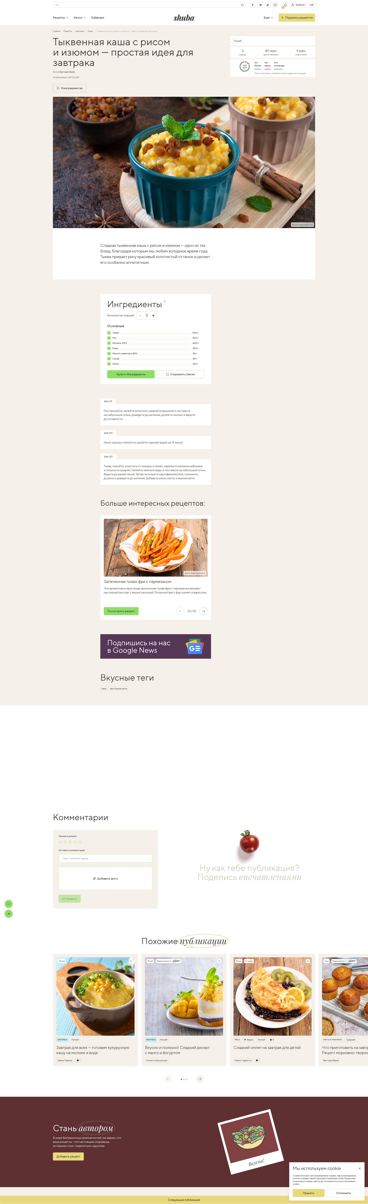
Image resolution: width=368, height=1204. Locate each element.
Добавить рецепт (68, 1156)
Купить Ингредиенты (131, 374)
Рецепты (59, 17)
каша (104, 688)
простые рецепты (118, 688)
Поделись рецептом (299, 17)
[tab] (181, 1079)
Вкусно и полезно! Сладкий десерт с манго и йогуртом (177, 1050)
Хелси (78, 17)
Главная (57, 31)
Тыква (115, 332)
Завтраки (80, 31)
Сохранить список (182, 374)
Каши (90, 31)
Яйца (237, 1040)
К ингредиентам (72, 88)
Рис (114, 338)
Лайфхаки (97, 17)
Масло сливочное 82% (124, 353)
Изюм (115, 363)
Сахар (115, 358)
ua (312, 4)
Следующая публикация (184, 1199)
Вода (115, 348)
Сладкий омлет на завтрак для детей (267, 1047)
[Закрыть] (359, 1168)
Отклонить (343, 1193)
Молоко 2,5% (119, 343)
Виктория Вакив (67, 72)
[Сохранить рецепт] (9, 904)
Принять (308, 1193)
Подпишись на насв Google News (138, 646)
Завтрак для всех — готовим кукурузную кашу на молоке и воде (92, 1050)
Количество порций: (120, 315)
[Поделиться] (9, 914)
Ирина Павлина (65, 1060)
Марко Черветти (243, 1060)
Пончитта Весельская (156, 1060)
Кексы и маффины (332, 1040)
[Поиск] (242, 5)
